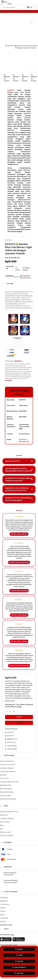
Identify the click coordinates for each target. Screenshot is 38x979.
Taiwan (2, 911)
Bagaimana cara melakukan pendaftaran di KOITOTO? (17, 489)
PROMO (20, 949)
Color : (9, 283)
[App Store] (6, 939)
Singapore (4, 901)
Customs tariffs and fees (9, 782)
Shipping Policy (5, 785)
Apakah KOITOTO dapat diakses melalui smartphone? (18, 479)
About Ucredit (5, 832)
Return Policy (5, 822)
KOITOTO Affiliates (7, 836)
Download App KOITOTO (9, 812)
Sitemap (3, 775)
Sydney (2, 908)
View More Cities (6, 925)
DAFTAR (19, 717)
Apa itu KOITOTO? (12, 461)
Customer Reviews (7, 818)
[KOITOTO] (9, 4)
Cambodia (4, 918)
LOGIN (9, 10)
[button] (31, 22)
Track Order (4, 778)
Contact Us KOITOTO (8, 765)
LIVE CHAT (20, 972)
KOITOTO (10, 90)
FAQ (1, 829)
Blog (1, 825)
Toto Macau (4, 904)
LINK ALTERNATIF (20, 967)
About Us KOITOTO (7, 761)
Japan (2, 915)
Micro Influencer (6, 789)
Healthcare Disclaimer (8, 799)
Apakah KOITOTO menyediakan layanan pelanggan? (18, 499)
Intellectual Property (7, 771)
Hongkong (4, 897)
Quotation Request (7, 768)
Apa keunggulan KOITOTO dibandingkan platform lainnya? (18, 469)
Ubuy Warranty (5, 795)
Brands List (4, 815)
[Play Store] (19, 939)
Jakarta (3, 921)
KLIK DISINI (8, 380)
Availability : (9, 277)
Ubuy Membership (6, 792)
